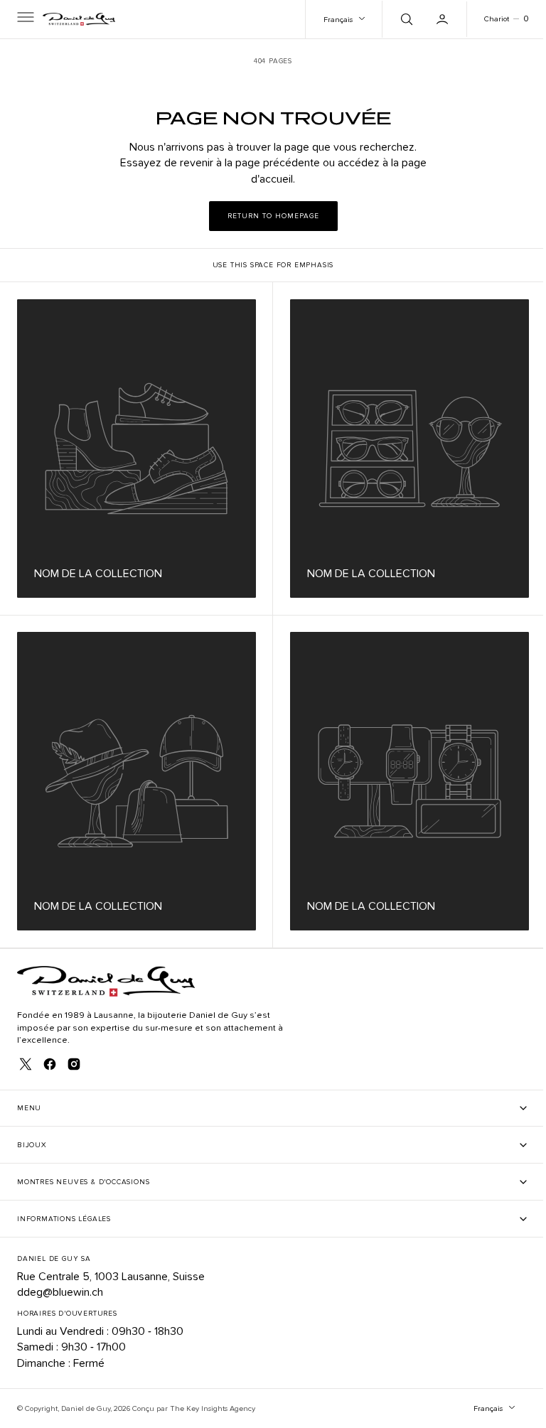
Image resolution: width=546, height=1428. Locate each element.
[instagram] (73, 1064)
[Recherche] (394, 19)
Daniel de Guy (85, 1408)
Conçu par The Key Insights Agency (193, 1408)
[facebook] (49, 1064)
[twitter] (25, 1064)
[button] (24, 19)
